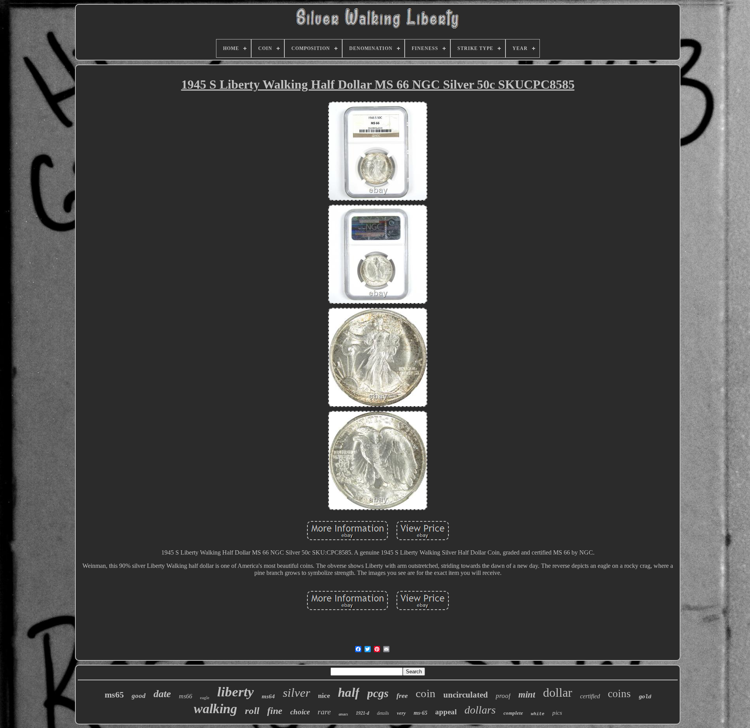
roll (252, 710)
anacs (343, 714)
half (348, 692)
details (383, 713)
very (401, 713)
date (162, 693)
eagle (204, 697)
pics (557, 713)
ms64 (268, 696)
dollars (480, 710)
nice (324, 695)
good (139, 695)
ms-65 (420, 713)
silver (296, 692)
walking (215, 708)
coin (426, 693)
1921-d (362, 713)
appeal (446, 712)
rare (324, 711)
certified (590, 696)
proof (503, 695)
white (538, 714)
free (402, 695)
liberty (235, 691)
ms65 (114, 694)
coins (619, 693)
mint (526, 694)
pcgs (378, 693)
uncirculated (465, 694)
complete (513, 713)
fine (274, 711)
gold (645, 697)
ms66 (185, 696)
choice (300, 712)
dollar (557, 692)
